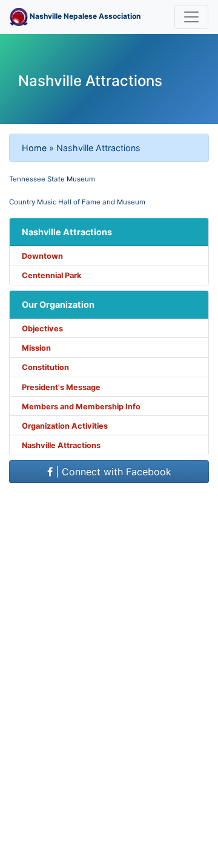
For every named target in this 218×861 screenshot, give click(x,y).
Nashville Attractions (61, 445)
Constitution (45, 367)
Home (34, 148)
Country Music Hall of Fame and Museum (77, 202)
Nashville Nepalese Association (84, 16)
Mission (36, 348)
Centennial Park (51, 275)
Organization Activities (65, 426)
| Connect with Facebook (112, 472)
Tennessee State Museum (52, 179)
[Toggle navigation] (191, 17)
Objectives (42, 328)
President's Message (61, 387)
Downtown (42, 256)
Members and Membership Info (81, 406)
